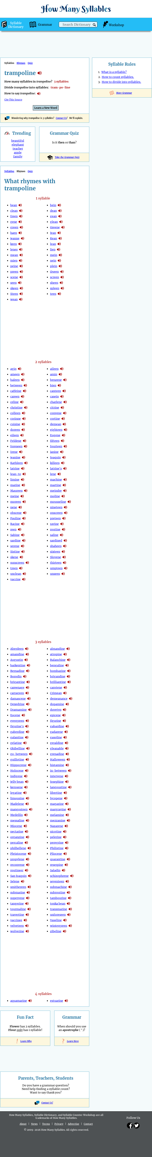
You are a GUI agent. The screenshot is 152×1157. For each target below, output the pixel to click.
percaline (16, 842)
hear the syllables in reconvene (27, 865)
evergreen (17, 721)
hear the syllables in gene (20, 222)
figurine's (17, 726)
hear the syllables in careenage (27, 687)
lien (52, 249)
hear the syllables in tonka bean (68, 903)
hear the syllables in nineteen (65, 507)
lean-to (15, 474)
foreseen (16, 446)
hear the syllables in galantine (26, 737)
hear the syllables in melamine (67, 815)
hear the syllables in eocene (23, 715)
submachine (58, 887)
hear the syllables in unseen (63, 574)
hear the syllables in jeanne (22, 238)
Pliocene (56, 853)
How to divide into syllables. (121, 82)
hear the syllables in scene (21, 277)
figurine (55, 721)
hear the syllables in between (25, 385)
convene (56, 413)
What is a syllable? (114, 72)
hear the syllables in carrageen (27, 693)
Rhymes (21, 63)
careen (14, 396)
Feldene (15, 441)
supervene (17, 898)
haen (13, 233)
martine (55, 485)
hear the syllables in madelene (27, 804)
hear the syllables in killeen (62, 463)
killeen (55, 463)
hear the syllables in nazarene (66, 826)
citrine (54, 407)
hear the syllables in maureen (25, 490)
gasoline (56, 737)
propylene (17, 859)
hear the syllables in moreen (24, 502)
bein (53, 205)
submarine (17, 892)
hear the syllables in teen (59, 294)
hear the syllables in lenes (20, 249)
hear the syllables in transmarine (70, 909)
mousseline (58, 502)
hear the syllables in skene (21, 557)
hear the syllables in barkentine (28, 665)
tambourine (58, 898)
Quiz (30, 63)
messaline (17, 820)
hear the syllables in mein (60, 255)
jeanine (15, 457)
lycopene (56, 798)
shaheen (56, 546)
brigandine (57, 676)
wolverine (17, 931)
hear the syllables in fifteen (62, 441)
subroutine (57, 892)
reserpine (56, 865)
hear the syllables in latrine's (64, 468)
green (14, 227)
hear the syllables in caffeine (24, 391)
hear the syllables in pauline (24, 518)
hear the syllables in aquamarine (30, 1000)
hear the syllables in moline (63, 496)
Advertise (73, 1123)
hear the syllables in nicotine (64, 831)
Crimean (56, 693)
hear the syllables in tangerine (26, 903)
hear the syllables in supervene (27, 898)
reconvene (17, 865)
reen (13, 529)
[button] (94, 24)
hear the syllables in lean (59, 244)
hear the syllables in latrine (22, 468)
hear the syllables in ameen (22, 374)
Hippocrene (18, 765)
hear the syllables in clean (20, 210)
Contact (88, 1123)
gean (53, 216)
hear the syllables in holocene (26, 770)
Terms (46, 1123)
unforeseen (58, 914)
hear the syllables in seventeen (67, 881)
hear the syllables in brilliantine (69, 682)
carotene (56, 687)
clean (14, 210)
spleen (54, 288)
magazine (57, 804)
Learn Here (72, 1041)
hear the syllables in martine (64, 485)
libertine (56, 793)
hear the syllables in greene (63, 227)
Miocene (16, 826)
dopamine (57, 704)
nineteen (56, 507)
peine (14, 266)
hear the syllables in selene (22, 881)
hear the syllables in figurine (64, 721)
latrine (15, 468)
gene (13, 222)
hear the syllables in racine (22, 524)
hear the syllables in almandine (68, 649)
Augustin (16, 660)
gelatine (16, 743)
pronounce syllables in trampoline (38, 93)
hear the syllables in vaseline (64, 920)
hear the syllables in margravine (69, 809)
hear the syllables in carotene (65, 687)
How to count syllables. (118, 77)
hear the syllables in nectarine (26, 831)
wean (14, 299)
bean (13, 205)
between (16, 385)
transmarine (58, 909)
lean (53, 244)
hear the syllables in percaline (26, 842)
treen (14, 568)
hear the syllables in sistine (23, 551)
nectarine (16, 831)
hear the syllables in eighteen (65, 429)
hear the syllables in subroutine (68, 892)
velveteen (17, 925)
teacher (18, 148)
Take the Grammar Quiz (67, 157)
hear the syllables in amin (60, 374)
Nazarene (56, 826)
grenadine (57, 754)
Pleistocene (18, 853)
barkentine (17, 665)
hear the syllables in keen (20, 244)
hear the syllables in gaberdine (27, 732)
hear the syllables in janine (61, 452)
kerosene (16, 787)
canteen (55, 391)
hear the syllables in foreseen (25, 446)
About (23, 1123)
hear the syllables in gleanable (66, 748)
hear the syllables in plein (60, 266)
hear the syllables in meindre (64, 490)
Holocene (17, 770)
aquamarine (18, 1000)
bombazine (58, 671)
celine (14, 402)
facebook (130, 1126)
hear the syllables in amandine (27, 654)
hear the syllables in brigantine (28, 682)
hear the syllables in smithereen (29, 887)
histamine (57, 765)
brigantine (17, 682)
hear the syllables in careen (22, 396)
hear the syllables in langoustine (69, 787)
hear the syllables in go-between (30, 754)
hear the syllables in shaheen (64, 546)
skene (14, 557)
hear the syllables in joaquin (64, 457)
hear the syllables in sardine (23, 540)
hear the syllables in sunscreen (27, 562)
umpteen (56, 568)
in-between (58, 770)
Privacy (58, 1123)
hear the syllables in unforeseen (68, 914)
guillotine (17, 759)
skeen (14, 288)
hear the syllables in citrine (62, 407)
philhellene (18, 848)
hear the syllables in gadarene (66, 732)
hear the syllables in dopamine (67, 704)
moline (55, 496)
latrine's (56, 468)
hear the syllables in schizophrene (71, 876)
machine (56, 479)
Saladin (55, 870)
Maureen (16, 490)
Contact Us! (47, 1102)
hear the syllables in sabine (22, 535)
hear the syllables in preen (21, 271)
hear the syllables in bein (59, 205)
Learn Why (25, 1041)
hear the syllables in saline (61, 535)
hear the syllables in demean (64, 424)
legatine (16, 793)
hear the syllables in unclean (24, 574)
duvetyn (55, 709)
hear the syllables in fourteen (65, 446)
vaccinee (16, 920)
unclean (15, 574)
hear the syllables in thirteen (64, 562)
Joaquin (55, 457)
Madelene (17, 804)
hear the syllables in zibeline (64, 931)
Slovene (55, 557)
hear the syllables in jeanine (23, 457)
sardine (15, 540)
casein (54, 396)
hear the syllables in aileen (61, 369)
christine (16, 407)
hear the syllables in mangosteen (30, 809)
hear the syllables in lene (59, 474)
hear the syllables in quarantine (68, 859)
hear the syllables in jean (59, 233)
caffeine (15, 391)
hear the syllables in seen (19, 282)
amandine (17, 654)
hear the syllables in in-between (69, 770)
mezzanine (57, 820)
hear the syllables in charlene (65, 402)
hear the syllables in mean (21, 255)
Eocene (15, 715)
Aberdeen (17, 649)
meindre (56, 490)
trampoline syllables (40, 73)
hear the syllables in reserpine (66, 865)
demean (55, 424)
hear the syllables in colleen (23, 413)
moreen (15, 502)
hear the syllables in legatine (25, 793)
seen (13, 283)
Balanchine (58, 660)
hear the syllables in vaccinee (25, 920)
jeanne (14, 238)
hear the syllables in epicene (64, 715)
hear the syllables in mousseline (69, 502)
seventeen (57, 881)
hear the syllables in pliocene (65, 853)
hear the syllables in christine (25, 407)
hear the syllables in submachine (70, 887)
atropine (56, 654)
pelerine (56, 837)
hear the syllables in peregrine (66, 842)
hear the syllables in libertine (65, 793)
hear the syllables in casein (62, 396)
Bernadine (17, 671)
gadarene (56, 732)
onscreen (56, 513)
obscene (16, 513)
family (17, 156)
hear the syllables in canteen (64, 391)
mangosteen (19, 809)
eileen (14, 435)
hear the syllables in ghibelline (27, 748)
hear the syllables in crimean (64, 693)
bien (53, 385)
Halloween (57, 759)
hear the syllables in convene (64, 413)
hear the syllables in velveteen (26, 925)
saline (54, 535)
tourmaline (18, 909)
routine (55, 529)
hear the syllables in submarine (28, 892)
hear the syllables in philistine (66, 848)
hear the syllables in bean (20, 205)
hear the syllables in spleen (62, 288)
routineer (16, 870)
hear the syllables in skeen (21, 288)
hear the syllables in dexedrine (27, 704)
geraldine (56, 743)
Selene (14, 881)
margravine (58, 809)
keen (13, 244)
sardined (56, 540)
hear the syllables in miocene (25, 826)
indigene (16, 776)
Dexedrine (17, 704)
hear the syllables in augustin (26, 660)
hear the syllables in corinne (24, 418)
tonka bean (57, 903)
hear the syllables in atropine (65, 654)
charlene (56, 402)
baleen (15, 380)
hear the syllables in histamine (67, 765)
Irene (14, 452)
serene (14, 546)
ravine (54, 524)
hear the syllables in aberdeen (26, 649)
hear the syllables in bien (59, 385)
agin (13, 369)
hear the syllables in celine (21, 402)
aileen (54, 369)
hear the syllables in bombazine (68, 671)
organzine (17, 837)
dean (53, 210)
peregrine (57, 842)
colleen (15, 413)
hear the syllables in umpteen (65, 568)
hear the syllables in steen (21, 294)
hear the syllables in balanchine (68, 660)
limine (14, 479)
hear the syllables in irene (20, 452)
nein (53, 260)
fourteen (56, 446)
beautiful (17, 140)
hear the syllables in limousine (27, 798)
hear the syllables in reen (19, 529)
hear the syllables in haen (20, 233)
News (34, 1123)
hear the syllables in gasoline (65, 737)
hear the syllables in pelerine (64, 837)
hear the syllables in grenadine (67, 754)
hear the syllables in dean (60, 210)
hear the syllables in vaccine (23, 579)
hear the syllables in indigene (25, 776)
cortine (55, 418)
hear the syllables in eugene (63, 435)
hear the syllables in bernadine (27, 671)
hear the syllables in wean (20, 299)
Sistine (15, 551)
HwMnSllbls (76, 9)
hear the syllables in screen (62, 277)
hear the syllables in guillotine (27, 759)
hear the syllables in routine (63, 529)
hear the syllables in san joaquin (29, 876)
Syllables (9, 171)
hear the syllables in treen (20, 568)
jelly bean (17, 781)
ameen (15, 374)
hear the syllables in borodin (24, 676)
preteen (55, 518)
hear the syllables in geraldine (66, 743)
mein (53, 255)
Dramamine (18, 709)
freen (14, 216)
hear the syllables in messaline (27, 820)
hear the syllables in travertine (27, 914)
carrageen (17, 693)
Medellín (16, 815)
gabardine (57, 726)
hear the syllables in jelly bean (26, 781)
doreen (15, 430)
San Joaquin (18, 876)
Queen (54, 271)
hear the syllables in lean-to (24, 474)
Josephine (57, 781)
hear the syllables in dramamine (29, 709)
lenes (14, 249)
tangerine (17, 903)
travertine (17, 914)
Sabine (15, 535)
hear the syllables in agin (19, 369)
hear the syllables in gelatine (25, 743)
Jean (53, 233)
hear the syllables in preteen (64, 518)
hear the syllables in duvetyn (64, 709)
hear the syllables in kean (60, 238)
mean (14, 255)
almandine (57, 649)
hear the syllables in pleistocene (29, 853)
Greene (55, 227)
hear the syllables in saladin (63, 870)
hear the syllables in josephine (66, 781)
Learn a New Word (45, 108)
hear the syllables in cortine (63, 418)
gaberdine (17, 732)
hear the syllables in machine (65, 479)
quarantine (57, 859)
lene (53, 474)
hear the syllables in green (21, 227)
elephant (18, 144)
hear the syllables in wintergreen (70, 925)
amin (53, 374)
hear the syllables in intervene (66, 776)
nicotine (56, 831)
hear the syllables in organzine (27, 837)
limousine (17, 798)
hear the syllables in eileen (22, 435)
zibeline (55, 931)
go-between (19, 754)
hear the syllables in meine (22, 496)
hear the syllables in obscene (24, 513)
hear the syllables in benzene (64, 380)
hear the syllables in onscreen (65, 513)
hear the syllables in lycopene (65, 798)
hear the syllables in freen (20, 216)
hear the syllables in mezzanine (68, 820)
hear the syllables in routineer (26, 870)
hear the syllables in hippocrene (29, 765)
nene (13, 507)
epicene (55, 715)
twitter (137, 1126)
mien (13, 260)
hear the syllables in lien (58, 249)
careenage (17, 687)
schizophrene (59, 876)
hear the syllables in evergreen (27, 721)
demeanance (58, 698)
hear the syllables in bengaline (67, 665)
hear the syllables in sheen (61, 282)
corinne (15, 418)
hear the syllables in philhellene (29, 848)
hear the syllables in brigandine (68, 676)
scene (14, 277)
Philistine (57, 848)
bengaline (57, 665)
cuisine (15, 424)
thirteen (55, 562)
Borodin (16, 676)
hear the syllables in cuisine (23, 424)
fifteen (54, 441)
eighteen (56, 430)
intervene (56, 776)
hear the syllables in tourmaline (29, 909)
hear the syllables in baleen (22, 380)
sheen (54, 283)
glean (54, 222)
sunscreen (17, 562)
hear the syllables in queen (62, 271)
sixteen (55, 551)
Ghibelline (17, 748)
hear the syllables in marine (23, 485)
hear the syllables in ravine (62, 524)
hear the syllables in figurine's (26, 726)
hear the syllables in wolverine (27, 931)
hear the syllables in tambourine (69, 898)
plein (53, 266)
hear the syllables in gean (60, 216)
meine (14, 496)
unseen (55, 574)
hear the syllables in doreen (23, 429)
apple (18, 152)
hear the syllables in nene (20, 507)
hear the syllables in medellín (26, 815)
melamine (57, 815)
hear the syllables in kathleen (26, 463)
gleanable (57, 748)
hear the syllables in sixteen (63, 551)
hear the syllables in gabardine (67, 726)
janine (54, 452)
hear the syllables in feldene (24, 441)
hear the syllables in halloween (68, 759)
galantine (17, 737)
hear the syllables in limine (22, 479)
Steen (14, 294)
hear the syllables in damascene (28, 698)
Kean (53, 238)
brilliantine (58, 682)
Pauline (15, 518)
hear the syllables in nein (59, 260)
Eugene (55, 435)
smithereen (18, 887)
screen (54, 277)
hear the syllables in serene (22, 546)
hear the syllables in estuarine (66, 1000)
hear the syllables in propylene (27, 859)
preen (14, 271)
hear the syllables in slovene (64, 557)
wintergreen (58, 925)
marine (15, 485)
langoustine (58, 787)
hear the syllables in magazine (66, 804)
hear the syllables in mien (20, 260)
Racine (15, 524)
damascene (18, 698)
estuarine (56, 1000)
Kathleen (16, 463)
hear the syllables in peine (21, 266)
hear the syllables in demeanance (70, 698)
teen (53, 294)
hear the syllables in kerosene (26, 787)
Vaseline (56, 920)
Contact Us (61, 118)
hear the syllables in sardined (65, 540)
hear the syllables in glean (61, 222)
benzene (56, 380)
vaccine (15, 579)
